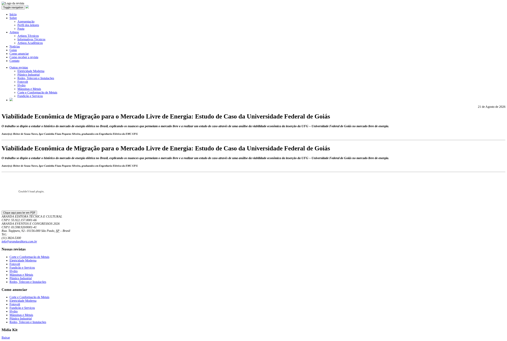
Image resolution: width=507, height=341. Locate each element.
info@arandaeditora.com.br (19, 241)
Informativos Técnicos (31, 39)
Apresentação (25, 21)
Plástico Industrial (28, 74)
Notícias (15, 46)
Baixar (6, 337)
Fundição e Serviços (30, 96)
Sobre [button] (13, 18)
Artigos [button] (14, 32)
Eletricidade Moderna (30, 71)
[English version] (11, 100)
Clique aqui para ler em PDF (19, 212)
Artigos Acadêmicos (30, 43)
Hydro (21, 85)
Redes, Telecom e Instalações (35, 78)
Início (13, 14)
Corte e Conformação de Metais (37, 92)
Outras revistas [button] (19, 67)
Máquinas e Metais (29, 89)
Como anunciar (19, 53)
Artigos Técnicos (28, 35)
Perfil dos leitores (28, 25)
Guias (13, 50)
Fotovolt (22, 81)
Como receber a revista (24, 57)
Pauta (20, 28)
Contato (14, 60)
